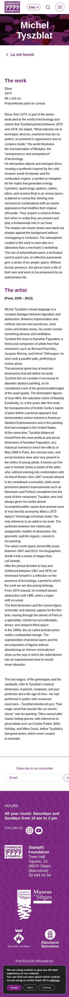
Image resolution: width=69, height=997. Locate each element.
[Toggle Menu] (59, 7)
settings (54, 980)
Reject (30, 987)
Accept (14, 987)
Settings (47, 987)
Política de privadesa (34, 961)
